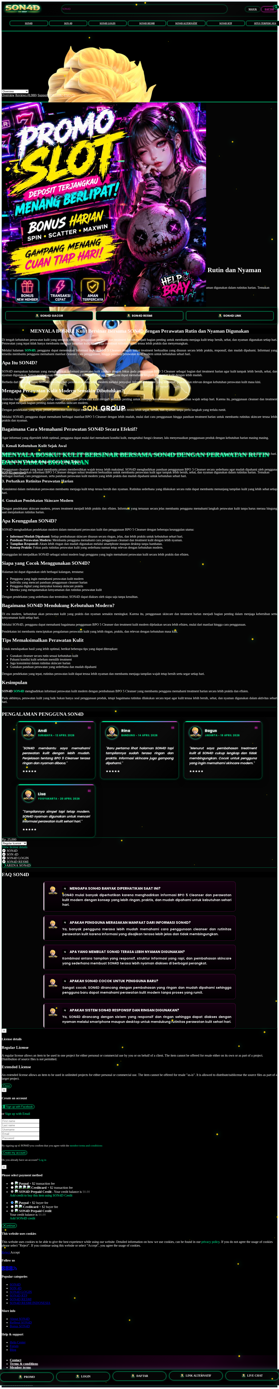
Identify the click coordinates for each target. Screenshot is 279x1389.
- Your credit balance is (50, 1193)
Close (6, 1085)
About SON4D (20, 1319)
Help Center (18, 1342)
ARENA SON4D (18, 865)
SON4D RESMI (147, 23)
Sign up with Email (17, 1113)
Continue (10, 1225)
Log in (42, 1159)
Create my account (14, 1152)
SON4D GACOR (51, 316)
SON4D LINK (232, 316)
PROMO (29, 1376)
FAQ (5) (69, 95)
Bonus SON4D (20, 1326)
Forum (14, 1346)
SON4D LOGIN (107, 23)
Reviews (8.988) (26, 95)
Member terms (20, 1367)
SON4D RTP (225, 23)
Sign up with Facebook (19, 1106)
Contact (15, 1360)
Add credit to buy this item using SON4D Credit (41, 1195)
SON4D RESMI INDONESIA (30, 1303)
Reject (6, 1252)
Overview (8, 95)
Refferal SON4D (21, 1322)
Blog (13, 1349)
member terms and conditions (86, 1145)
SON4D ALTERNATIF (186, 23)
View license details (14, 847)
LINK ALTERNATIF (198, 1377)
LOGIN (85, 1377)
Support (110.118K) (50, 95)
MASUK (253, 9)
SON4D (28, 23)
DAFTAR (269, 9)
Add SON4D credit (22, 1218)
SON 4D (68, 23)
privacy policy (210, 1242)
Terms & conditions (24, 1364)
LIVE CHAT (255, 1376)
